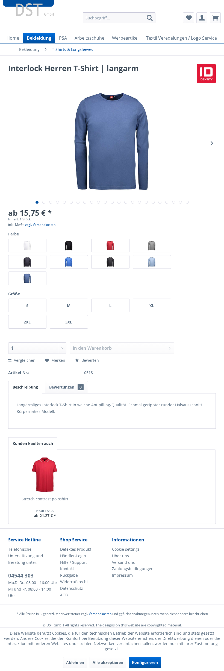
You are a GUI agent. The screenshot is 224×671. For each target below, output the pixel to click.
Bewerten (89, 360)
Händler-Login (73, 555)
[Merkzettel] (188, 17)
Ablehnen (75, 662)
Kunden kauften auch (33, 443)
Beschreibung (25, 387)
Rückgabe (69, 575)
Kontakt (67, 568)
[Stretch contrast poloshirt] (45, 474)
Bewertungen (65, 387)
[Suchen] (149, 17)
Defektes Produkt (75, 549)
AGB (64, 594)
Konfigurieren (145, 662)
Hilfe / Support (73, 562)
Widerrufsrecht (74, 581)
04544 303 (21, 575)
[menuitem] (119, 17)
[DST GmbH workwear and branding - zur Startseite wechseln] (28, 11)
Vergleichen (24, 360)
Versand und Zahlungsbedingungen (133, 565)
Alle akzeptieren (108, 662)
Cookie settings (126, 549)
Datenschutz (71, 588)
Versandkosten (100, 613)
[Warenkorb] (215, 17)
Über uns (120, 555)
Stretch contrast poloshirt (45, 498)
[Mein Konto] (201, 17)
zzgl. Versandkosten (40, 224)
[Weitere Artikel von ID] (206, 73)
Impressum (122, 575)
